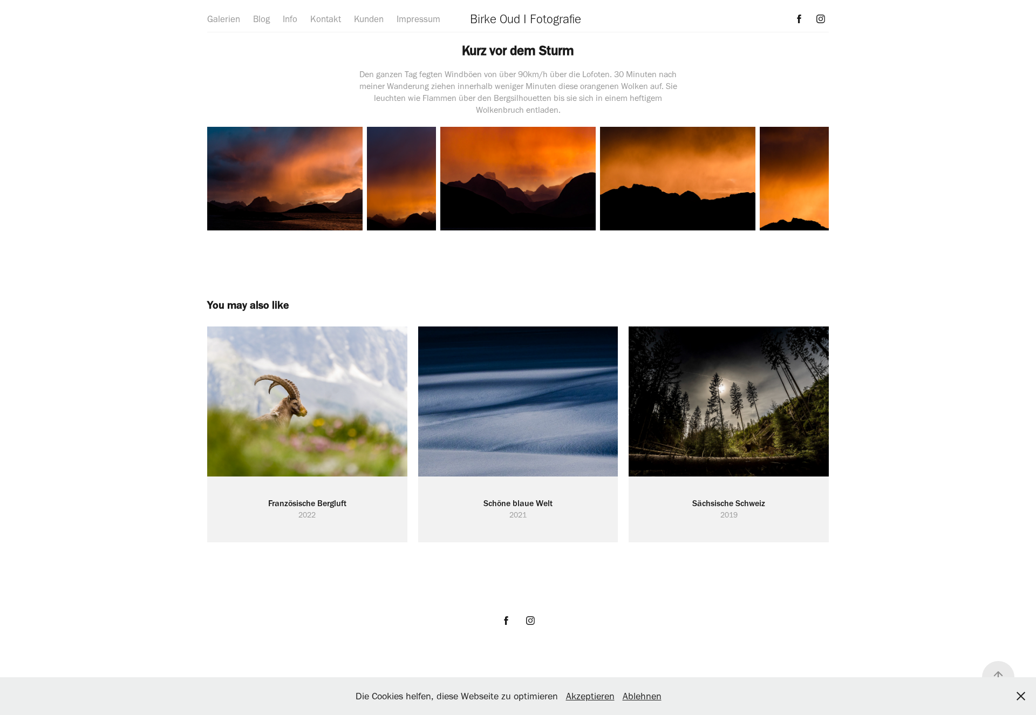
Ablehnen (642, 696)
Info (290, 18)
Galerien (223, 18)
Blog (261, 18)
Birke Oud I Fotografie (525, 18)
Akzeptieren (590, 696)
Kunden (369, 18)
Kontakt (325, 18)
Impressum (418, 18)
